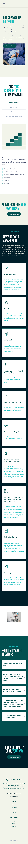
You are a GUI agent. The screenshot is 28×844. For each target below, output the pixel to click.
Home (14, 804)
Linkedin (14, 826)
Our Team (14, 807)
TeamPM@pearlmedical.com (14, 793)
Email (14, 821)
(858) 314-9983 (14, 796)
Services (14, 810)
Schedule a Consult (9, 45)
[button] (3, 3)
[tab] (14, 102)
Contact (14, 812)
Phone (14, 823)
